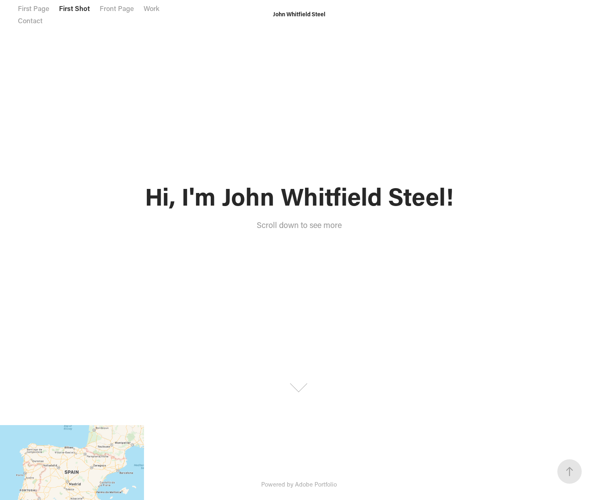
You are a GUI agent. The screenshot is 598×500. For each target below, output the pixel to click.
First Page (33, 8)
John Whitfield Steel (299, 14)
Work (151, 8)
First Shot (74, 8)
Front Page (117, 8)
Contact (30, 20)
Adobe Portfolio (316, 484)
